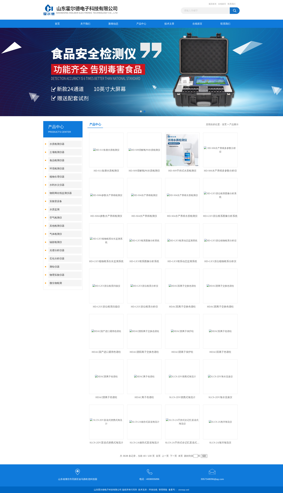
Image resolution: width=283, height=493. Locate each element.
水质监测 (54, 209)
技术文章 (169, 23)
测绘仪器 (54, 266)
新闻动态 (113, 23)
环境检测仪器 (57, 168)
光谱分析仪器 (57, 250)
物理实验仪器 (57, 275)
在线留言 (222, 4)
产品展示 (233, 124)
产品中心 (141, 23)
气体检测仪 (56, 234)
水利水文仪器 (57, 185)
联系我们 (232, 4)
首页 (57, 23)
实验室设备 (56, 201)
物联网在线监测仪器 (61, 193)
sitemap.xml (183, 489)
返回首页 (213, 4)
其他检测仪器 (57, 225)
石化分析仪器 (57, 258)
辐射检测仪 (56, 242)
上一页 (165, 456)
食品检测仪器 (57, 160)
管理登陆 (163, 489)
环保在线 (153, 489)
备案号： (173, 489)
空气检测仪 (56, 217)
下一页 (173, 456)
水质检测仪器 (57, 144)
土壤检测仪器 (57, 152)
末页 (180, 456)
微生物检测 (56, 283)
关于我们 (85, 23)
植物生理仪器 (57, 176)
